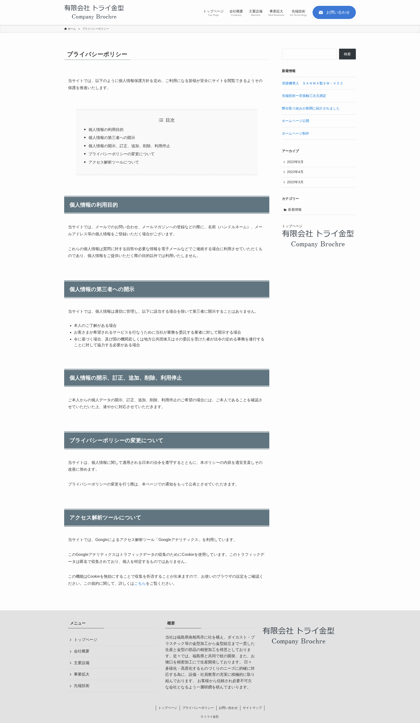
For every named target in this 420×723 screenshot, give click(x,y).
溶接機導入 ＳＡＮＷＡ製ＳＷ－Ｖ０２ (312, 83)
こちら (140, 583)
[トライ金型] (94, 12)
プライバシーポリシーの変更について (121, 154)
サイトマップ (252, 708)
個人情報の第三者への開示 (111, 138)
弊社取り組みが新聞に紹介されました (311, 108)
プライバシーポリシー (198, 708)
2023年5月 (295, 162)
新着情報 (295, 209)
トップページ (85, 640)
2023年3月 (295, 182)
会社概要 (81, 651)
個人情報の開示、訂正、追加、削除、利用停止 (129, 146)
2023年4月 (295, 172)
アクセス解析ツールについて (113, 162)
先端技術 (81, 686)
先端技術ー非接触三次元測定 (304, 96)
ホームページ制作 (295, 133)
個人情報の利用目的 (105, 130)
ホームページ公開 (295, 121)
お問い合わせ (228, 708)
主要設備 (81, 663)
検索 (347, 54)
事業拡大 (81, 674)
